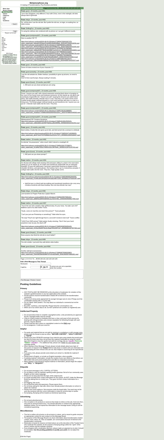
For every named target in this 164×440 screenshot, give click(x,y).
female (3, 40)
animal (3, 39)
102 (70, 8)
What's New (6, 8)
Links (4, 17)
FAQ (4, 19)
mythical (4, 47)
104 (76, 8)
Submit (5, 14)
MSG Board (9, 53)
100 (64, 8)
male (3, 46)
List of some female (10, 60)
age (3, 37)
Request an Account (10, 33)
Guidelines (6, 20)
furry (3, 41)
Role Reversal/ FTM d (11, 57)
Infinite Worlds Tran (10, 62)
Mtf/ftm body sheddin (10, 63)
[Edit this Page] (25, 436)
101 (67, 8)
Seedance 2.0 (8, 56)
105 (79, 8)
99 (62, 8)
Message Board (7, 12)
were (3, 50)
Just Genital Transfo (10, 59)
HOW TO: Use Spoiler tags (70, 343)
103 (73, 8)
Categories (6, 15)
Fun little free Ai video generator (31, 8)
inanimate (4, 44)
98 (60, 8)
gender (3, 43)
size (3, 49)
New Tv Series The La (11, 55)
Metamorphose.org (39, 3)
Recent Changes (7, 10)
